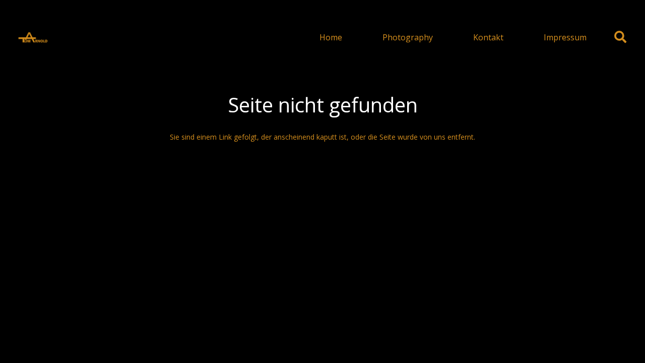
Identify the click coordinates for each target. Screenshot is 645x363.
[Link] (33, 37)
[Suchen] (620, 37)
